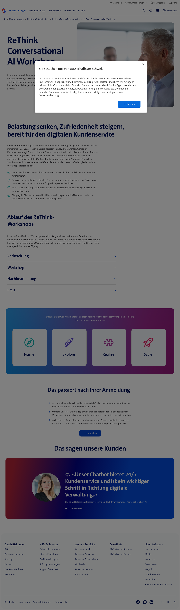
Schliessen (129, 104)
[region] (91, 87)
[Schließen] (143, 64)
